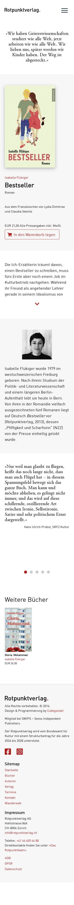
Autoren (10, 781)
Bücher (10, 775)
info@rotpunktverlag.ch (21, 833)
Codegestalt (55, 711)
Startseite (11, 770)
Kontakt (10, 798)
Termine (10, 792)
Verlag (9, 786)
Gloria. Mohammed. (16, 655)
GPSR (9, 863)
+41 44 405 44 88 (28, 840)
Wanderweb (13, 803)
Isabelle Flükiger (16, 177)
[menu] (64, 11)
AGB (8, 858)
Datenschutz (13, 869)
